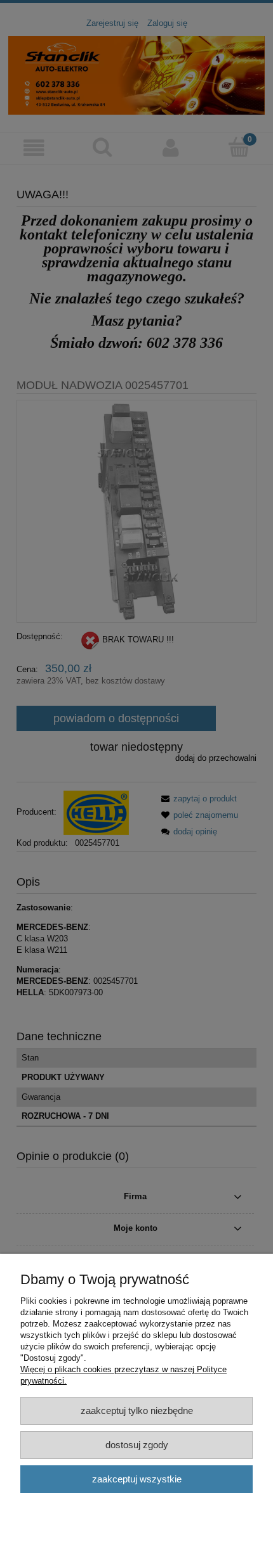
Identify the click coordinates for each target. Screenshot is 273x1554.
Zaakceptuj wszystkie (137, 1479)
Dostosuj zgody (136, 1444)
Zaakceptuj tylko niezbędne (137, 1410)
